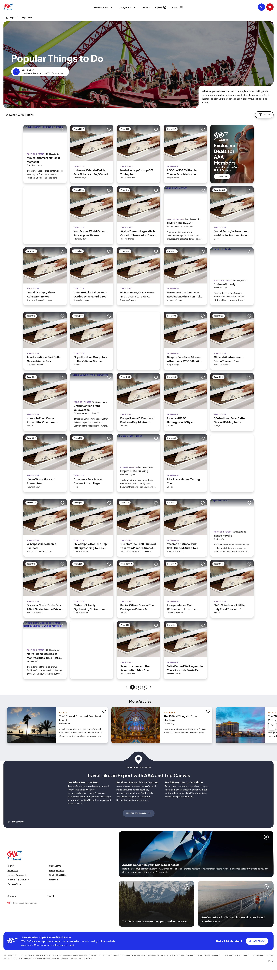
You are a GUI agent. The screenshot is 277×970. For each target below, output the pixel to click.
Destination (28, 69)
